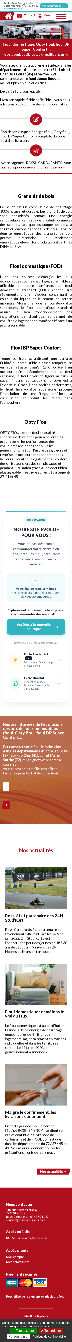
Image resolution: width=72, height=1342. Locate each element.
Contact (29, 15)
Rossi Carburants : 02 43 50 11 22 (27, 1216)
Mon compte (52, 15)
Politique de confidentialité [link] (49, 1336)
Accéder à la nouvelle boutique (38, 626)
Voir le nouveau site (54, 5)
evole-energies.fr (13, 8)
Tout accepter (25, 1330)
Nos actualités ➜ (53, 1171)
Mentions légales (35, 1316)
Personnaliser (18, 1336)
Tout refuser (52, 1330)
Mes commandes (17, 1262)
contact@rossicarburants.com (25, 1220)
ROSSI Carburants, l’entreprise (26, 1238)
